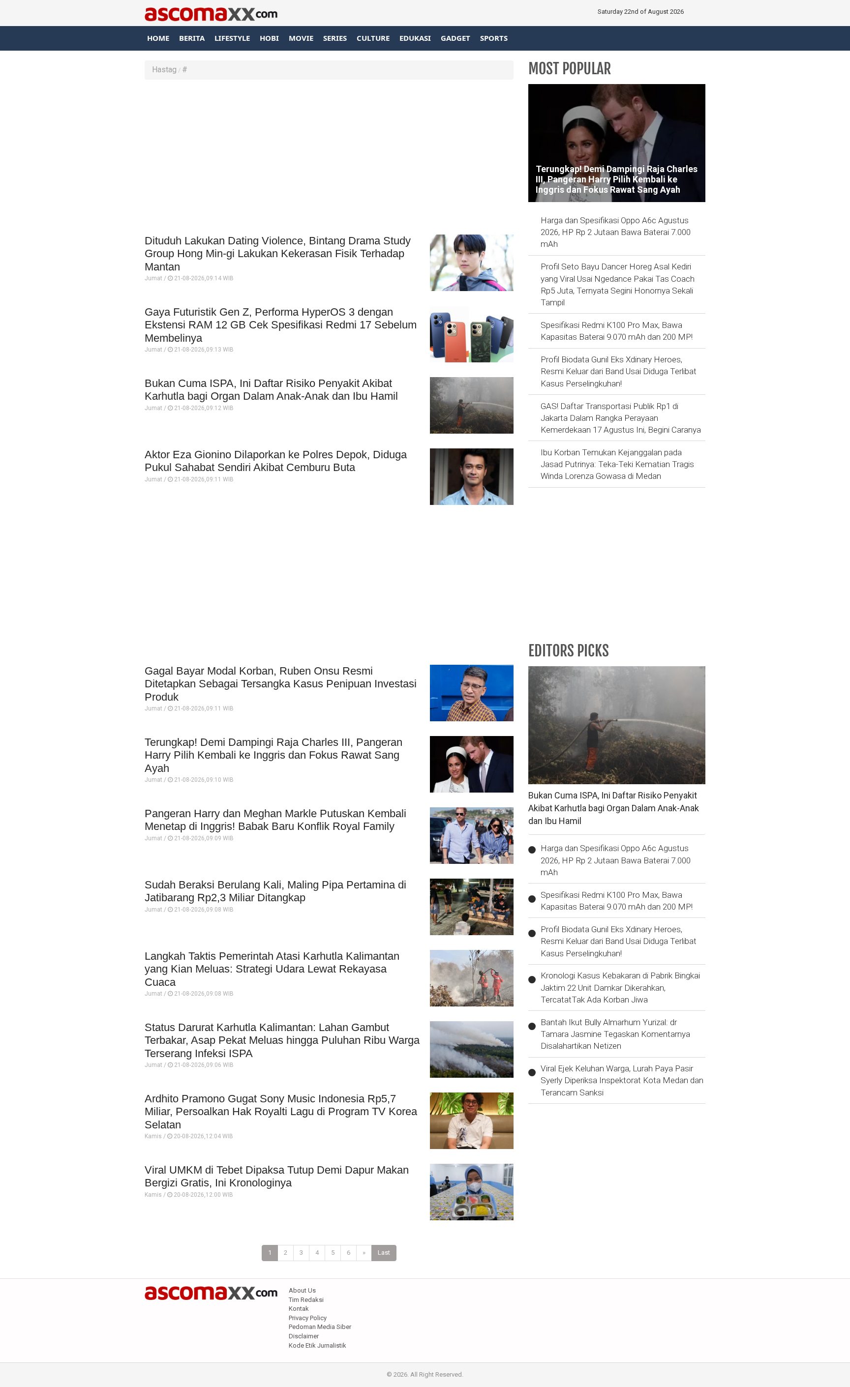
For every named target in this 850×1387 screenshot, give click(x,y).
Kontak (299, 1308)
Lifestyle (232, 38)
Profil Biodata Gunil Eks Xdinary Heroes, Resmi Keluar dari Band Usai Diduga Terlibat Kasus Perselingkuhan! (619, 371)
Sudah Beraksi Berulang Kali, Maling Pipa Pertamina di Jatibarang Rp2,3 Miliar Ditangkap (275, 891)
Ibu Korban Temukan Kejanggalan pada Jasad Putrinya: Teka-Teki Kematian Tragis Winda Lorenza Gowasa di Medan (617, 464)
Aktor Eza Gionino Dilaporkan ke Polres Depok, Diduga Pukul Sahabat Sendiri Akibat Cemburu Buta (276, 460)
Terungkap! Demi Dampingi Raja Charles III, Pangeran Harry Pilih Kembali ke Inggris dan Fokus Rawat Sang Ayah (273, 755)
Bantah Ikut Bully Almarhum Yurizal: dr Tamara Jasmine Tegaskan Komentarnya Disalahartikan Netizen (615, 1034)
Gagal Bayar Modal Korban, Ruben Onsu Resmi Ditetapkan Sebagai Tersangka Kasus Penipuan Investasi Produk (281, 684)
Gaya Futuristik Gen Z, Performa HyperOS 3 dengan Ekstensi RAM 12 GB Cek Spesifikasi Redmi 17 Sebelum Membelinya (281, 325)
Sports (494, 38)
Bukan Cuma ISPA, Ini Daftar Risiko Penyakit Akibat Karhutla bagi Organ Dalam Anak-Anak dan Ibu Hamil (271, 389)
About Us (302, 1290)
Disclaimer (304, 1336)
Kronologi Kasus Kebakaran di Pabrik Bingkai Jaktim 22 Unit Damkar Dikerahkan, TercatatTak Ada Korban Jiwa (620, 987)
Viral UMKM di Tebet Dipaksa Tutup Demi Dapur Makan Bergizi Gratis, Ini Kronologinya (277, 1176)
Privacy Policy (308, 1318)
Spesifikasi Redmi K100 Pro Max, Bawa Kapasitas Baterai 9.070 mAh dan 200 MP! (617, 331)
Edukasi (415, 38)
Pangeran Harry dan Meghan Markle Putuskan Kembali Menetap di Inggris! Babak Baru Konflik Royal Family (275, 819)
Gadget (455, 38)
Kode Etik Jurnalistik (317, 1345)
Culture (373, 38)
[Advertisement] (329, 158)
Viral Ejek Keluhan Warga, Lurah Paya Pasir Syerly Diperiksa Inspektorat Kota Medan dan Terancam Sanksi (622, 1080)
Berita (192, 38)
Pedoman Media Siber (320, 1326)
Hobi (269, 38)
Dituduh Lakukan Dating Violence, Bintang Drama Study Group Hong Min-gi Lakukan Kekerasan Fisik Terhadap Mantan (278, 254)
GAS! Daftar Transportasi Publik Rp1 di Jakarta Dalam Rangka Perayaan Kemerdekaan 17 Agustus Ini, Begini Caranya (621, 418)
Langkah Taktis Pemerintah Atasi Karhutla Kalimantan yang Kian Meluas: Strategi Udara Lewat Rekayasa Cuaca (272, 969)
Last (384, 1252)
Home (158, 38)
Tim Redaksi (306, 1299)
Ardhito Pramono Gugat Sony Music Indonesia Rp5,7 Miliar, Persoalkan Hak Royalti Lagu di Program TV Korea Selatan (281, 1111)
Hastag (164, 69)
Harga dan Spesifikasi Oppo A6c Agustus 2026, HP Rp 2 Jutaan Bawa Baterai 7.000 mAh (616, 232)
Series (335, 38)
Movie (301, 38)
